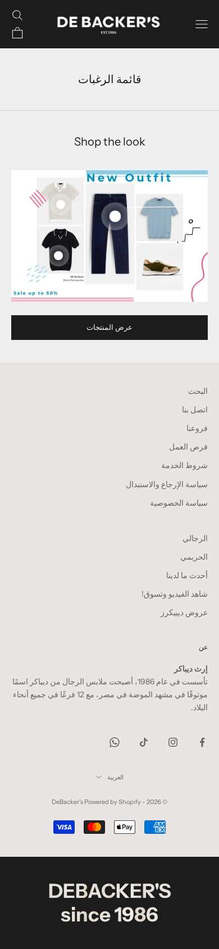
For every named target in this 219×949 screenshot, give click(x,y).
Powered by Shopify (112, 802)
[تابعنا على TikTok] (143, 742)
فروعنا (197, 428)
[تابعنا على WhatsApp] (114, 742)
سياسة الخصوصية (179, 503)
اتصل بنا (195, 410)
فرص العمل (188, 447)
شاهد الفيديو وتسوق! (175, 594)
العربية (115, 777)
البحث (198, 391)
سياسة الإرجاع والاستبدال (167, 484)
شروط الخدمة (184, 465)
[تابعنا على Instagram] (173, 742)
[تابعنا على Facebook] (202, 742)
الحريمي (194, 557)
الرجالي (195, 538)
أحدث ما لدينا (187, 575)
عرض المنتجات (109, 327)
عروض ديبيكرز (184, 612)
